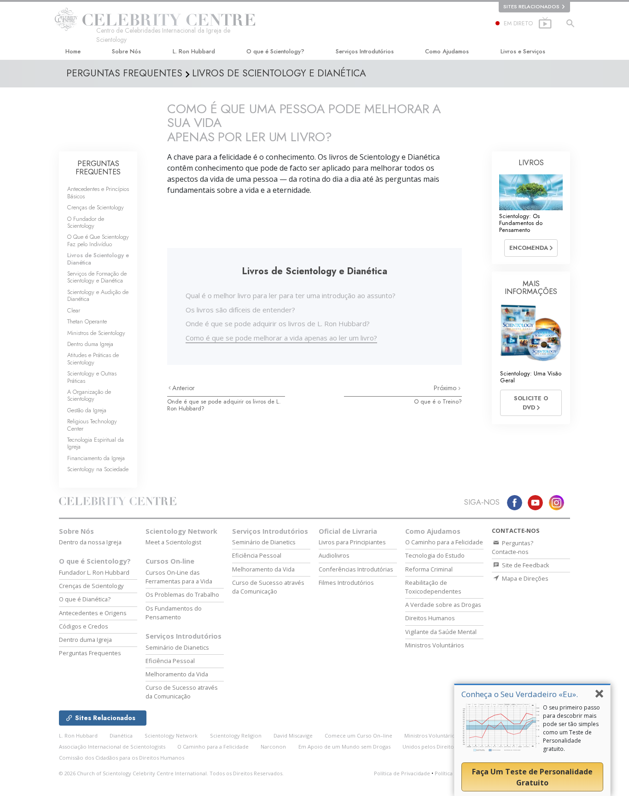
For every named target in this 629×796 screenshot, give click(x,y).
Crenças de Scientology (95, 207)
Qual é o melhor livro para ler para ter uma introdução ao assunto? (291, 295)
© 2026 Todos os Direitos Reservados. (171, 773)
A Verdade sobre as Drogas (443, 604)
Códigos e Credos (83, 626)
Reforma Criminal (429, 569)
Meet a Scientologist (173, 542)
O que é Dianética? (85, 599)
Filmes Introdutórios (346, 582)
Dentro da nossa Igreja (90, 542)
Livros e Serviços (523, 51)
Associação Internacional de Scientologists (112, 746)
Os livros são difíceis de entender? (240, 309)
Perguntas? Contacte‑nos (512, 547)
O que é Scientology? (275, 51)
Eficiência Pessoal (170, 661)
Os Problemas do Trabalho (182, 594)
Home (73, 51)
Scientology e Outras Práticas (91, 377)
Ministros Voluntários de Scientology (450, 735)
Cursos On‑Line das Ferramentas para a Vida (179, 576)
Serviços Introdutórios (365, 51)
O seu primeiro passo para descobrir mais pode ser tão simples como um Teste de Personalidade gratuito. (571, 728)
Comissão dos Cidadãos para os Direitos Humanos (121, 757)
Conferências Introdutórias (356, 569)
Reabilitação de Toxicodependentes (433, 586)
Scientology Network (181, 531)
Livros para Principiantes (352, 542)
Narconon (273, 746)
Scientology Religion (236, 735)
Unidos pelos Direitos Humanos (442, 746)
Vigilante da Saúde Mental (441, 632)
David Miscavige (293, 735)
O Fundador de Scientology (85, 222)
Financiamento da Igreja (96, 458)
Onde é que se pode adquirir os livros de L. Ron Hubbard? (278, 323)
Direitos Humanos (430, 618)
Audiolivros (334, 555)
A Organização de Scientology (89, 395)
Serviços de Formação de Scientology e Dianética (97, 277)
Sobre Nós (126, 51)
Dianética (121, 735)
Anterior (183, 387)
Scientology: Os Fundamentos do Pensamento (520, 223)
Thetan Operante (87, 321)
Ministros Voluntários (434, 645)
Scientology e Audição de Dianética (97, 295)
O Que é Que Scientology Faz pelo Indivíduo (98, 240)
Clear (73, 310)
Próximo (446, 387)
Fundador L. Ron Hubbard (94, 572)
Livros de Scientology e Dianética (98, 258)
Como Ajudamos (447, 51)
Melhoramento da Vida (177, 674)
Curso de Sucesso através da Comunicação (182, 691)
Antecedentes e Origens (93, 613)
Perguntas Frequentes (90, 653)
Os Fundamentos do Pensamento (174, 612)
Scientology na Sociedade (97, 469)
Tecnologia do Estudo (435, 555)
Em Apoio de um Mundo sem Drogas (344, 746)
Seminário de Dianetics (177, 647)
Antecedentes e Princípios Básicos (98, 192)
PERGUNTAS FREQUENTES (98, 167)
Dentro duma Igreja (90, 344)
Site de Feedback (525, 565)
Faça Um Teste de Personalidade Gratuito (532, 777)
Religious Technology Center (92, 425)
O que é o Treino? (438, 401)
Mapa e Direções (524, 578)
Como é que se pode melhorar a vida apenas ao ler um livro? (281, 337)
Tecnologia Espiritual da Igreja (95, 443)
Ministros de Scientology (96, 333)
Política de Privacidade (402, 773)
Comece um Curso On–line (358, 735)
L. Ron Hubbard (194, 51)
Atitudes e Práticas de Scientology (93, 358)
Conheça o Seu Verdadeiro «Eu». (519, 694)
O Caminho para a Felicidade (444, 542)
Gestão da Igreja (86, 410)
